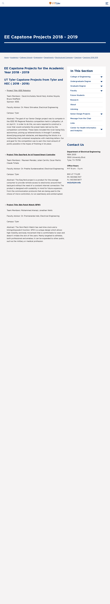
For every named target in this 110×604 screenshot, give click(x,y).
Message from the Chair (80, 118)
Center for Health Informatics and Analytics (83, 129)
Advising (74, 109)
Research (74, 100)
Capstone (77, 57)
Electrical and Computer (64, 57)
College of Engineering (80, 77)
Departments (49, 57)
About (73, 104)
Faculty (73, 91)
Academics (14, 57)
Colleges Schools (26, 57)
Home (6, 57)
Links (72, 123)
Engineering (38, 57)
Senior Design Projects (80, 114)
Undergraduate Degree (80, 81)
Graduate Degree (78, 86)
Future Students (77, 95)
